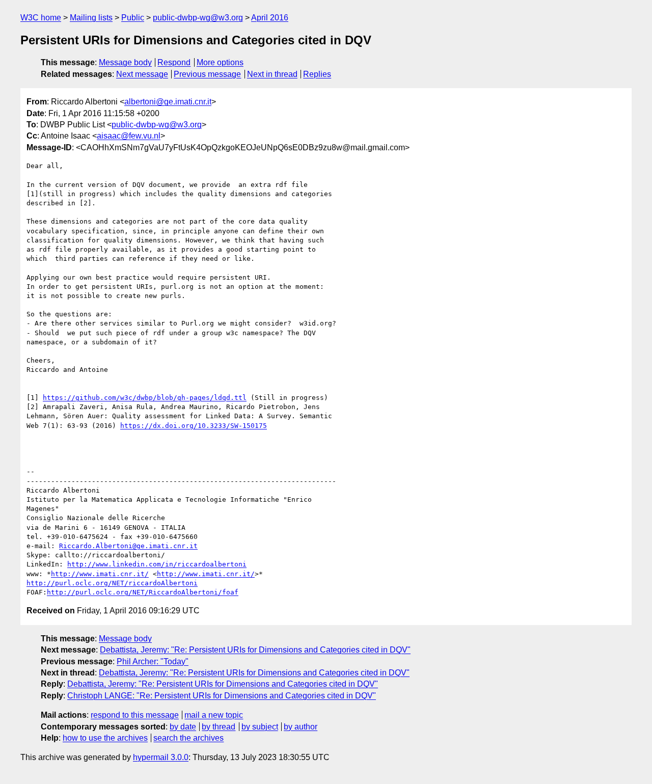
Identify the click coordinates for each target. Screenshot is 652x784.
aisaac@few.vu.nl (128, 135)
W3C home (40, 17)
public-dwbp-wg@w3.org (198, 17)
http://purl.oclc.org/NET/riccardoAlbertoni (112, 583)
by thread (218, 726)
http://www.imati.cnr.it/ (100, 574)
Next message (142, 74)
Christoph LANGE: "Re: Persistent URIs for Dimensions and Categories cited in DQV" (221, 695)
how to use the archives (105, 738)
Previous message (207, 74)
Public (132, 17)
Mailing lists (91, 17)
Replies (317, 74)
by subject (259, 726)
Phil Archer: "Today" (152, 661)
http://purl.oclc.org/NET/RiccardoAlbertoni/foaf (142, 592)
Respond (174, 62)
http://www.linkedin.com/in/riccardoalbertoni (157, 564)
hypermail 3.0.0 (160, 757)
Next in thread (272, 74)
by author (300, 726)
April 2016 (269, 17)
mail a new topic (213, 715)
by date (183, 726)
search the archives (188, 738)
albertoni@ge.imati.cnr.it (167, 101)
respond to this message (135, 715)
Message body (125, 62)
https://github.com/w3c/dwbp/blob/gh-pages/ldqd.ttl (145, 397)
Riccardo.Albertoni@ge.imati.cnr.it (128, 546)
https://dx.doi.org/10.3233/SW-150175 (193, 425)
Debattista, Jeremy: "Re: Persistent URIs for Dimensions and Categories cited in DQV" (255, 649)
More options (220, 62)
